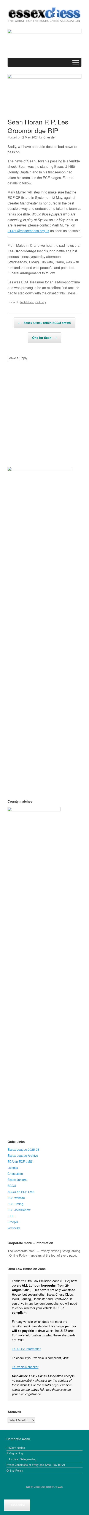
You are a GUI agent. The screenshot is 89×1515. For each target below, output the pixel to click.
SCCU (12, 1185)
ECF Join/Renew (19, 1210)
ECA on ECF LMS (20, 1161)
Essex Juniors (17, 1179)
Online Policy (14, 1470)
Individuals (27, 302)
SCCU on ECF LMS (21, 1192)
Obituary (40, 302)
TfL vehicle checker (25, 1367)
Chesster (49, 137)
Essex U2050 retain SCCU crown (44, 323)
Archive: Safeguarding (22, 1459)
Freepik (13, 1222)
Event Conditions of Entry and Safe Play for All (35, 1465)
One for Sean (44, 337)
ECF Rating (15, 1204)
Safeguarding (14, 1453)
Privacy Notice (15, 1448)
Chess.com (15, 1173)
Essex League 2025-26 (23, 1149)
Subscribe (17, 1504)
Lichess (13, 1167)
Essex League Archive (23, 1155)
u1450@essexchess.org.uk (28, 230)
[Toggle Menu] (75, 62)
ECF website (16, 1198)
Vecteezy (14, 1228)
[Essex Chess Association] (44, 14)
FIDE (11, 1216)
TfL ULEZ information (26, 1349)
